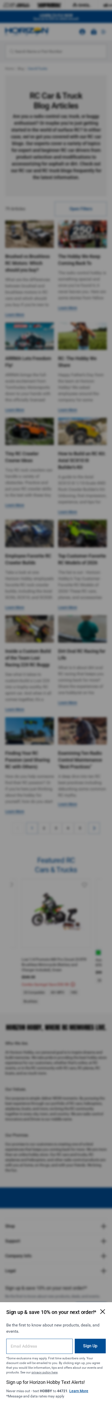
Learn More (78, 1391)
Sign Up (90, 1345)
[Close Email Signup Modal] (102, 1311)
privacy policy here (45, 1372)
